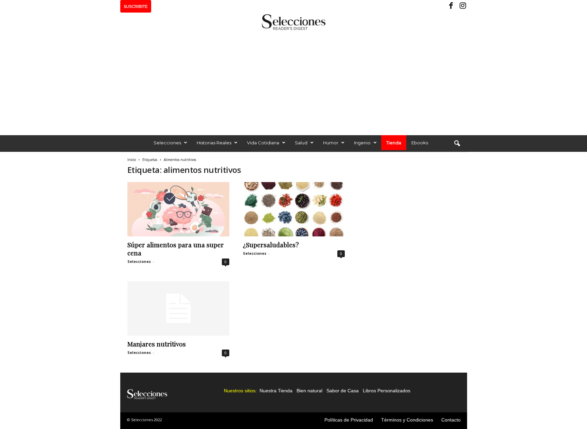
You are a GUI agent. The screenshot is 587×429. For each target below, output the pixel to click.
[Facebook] (451, 6)
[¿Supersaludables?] (294, 209)
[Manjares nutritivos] (178, 308)
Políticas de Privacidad (348, 420)
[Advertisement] (293, 80)
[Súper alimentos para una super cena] (178, 209)
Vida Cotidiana (263, 142)
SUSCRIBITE (136, 6)
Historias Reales (214, 142)
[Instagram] (462, 6)
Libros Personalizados (386, 390)
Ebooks (419, 142)
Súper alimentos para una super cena (175, 248)
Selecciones (167, 142)
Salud (301, 142)
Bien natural (309, 390)
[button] (456, 143)
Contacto (451, 420)
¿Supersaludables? (271, 244)
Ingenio (362, 142)
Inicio (131, 159)
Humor (330, 142)
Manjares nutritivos (156, 343)
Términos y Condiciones (407, 420)
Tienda (393, 142)
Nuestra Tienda (276, 390)
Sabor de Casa (342, 390)
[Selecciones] (293, 22)
